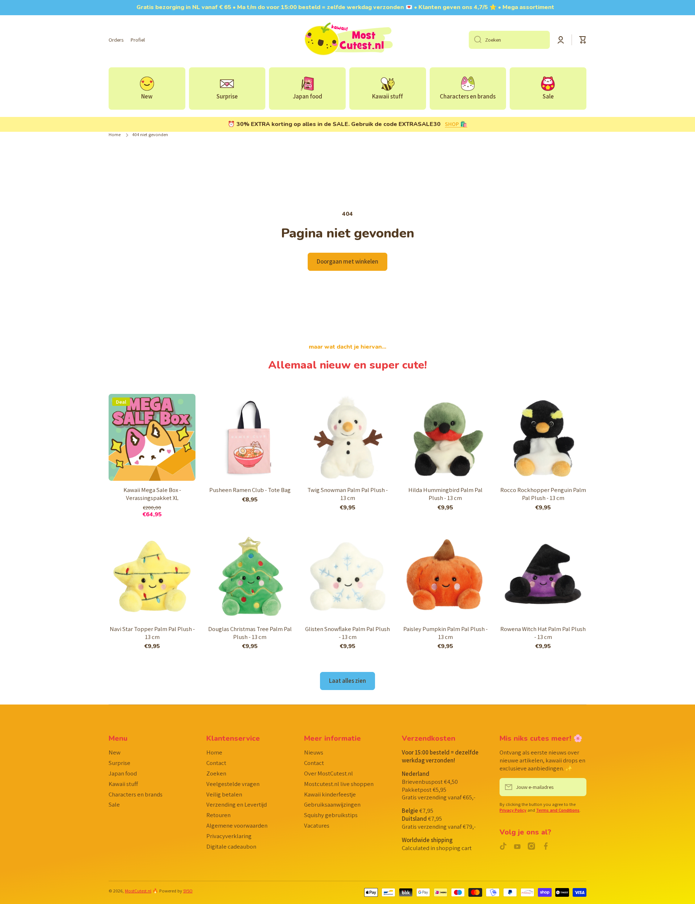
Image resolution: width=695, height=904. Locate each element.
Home (115, 135)
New (115, 752)
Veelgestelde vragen (233, 784)
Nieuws (313, 752)
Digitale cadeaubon (231, 846)
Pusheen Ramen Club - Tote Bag (250, 490)
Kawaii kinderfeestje (330, 794)
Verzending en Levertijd (236, 804)
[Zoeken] (475, 40)
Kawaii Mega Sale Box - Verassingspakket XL (152, 494)
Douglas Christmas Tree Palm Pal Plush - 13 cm (250, 633)
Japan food (123, 773)
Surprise (119, 763)
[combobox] (509, 40)
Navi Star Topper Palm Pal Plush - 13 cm (152, 633)
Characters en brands (136, 794)
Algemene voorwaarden (237, 825)
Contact (216, 763)
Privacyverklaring (229, 836)
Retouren (218, 815)
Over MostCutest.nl (328, 773)
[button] (582, 39)
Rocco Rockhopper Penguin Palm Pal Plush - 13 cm (543, 494)
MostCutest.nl (138, 891)
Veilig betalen (224, 794)
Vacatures (316, 825)
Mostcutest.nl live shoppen (339, 784)
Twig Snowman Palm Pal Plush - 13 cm (347, 494)
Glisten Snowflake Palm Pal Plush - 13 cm (347, 633)
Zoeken (216, 773)
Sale (114, 804)
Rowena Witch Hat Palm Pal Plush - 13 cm (543, 633)
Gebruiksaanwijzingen (332, 804)
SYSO (188, 891)
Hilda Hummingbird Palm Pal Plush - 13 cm (445, 494)
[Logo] (347, 39)
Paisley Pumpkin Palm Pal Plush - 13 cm (445, 633)
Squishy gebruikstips (331, 815)
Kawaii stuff (123, 784)
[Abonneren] (577, 787)
